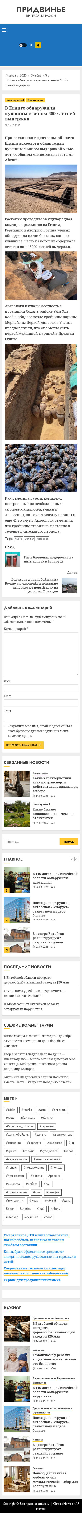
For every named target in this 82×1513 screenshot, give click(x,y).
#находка (42, 539)
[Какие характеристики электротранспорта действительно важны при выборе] (17, 784)
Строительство (41, 1412)
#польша (57, 1167)
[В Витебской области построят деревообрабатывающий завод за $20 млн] (17, 1329)
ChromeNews (62, 1503)
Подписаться (38, 45)
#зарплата (34, 1143)
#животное (13, 1143)
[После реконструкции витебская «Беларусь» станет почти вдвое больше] (17, 903)
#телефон (52, 1192)
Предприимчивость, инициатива (52, 1408)
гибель (55, 1209)
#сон (46, 1184)
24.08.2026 (42, 1341)
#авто (42, 1110)
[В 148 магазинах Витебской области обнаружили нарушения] (17, 874)
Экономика (62, 1318)
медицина (31, 1217)
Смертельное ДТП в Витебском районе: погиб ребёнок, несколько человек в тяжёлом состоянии (36, 1240)
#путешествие (15, 1176)
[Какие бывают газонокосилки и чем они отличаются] (17, 814)
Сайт (7, 711)
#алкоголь (59, 1110)
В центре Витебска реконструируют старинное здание (48, 931)
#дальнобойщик (17, 1134)
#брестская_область (19, 1126)
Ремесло (38, 1468)
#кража (11, 1151)
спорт (48, 1217)
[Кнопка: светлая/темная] (23, 45)
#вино (18, 539)
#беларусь (27, 1118)
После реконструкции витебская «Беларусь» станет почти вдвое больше (51, 902)
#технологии (14, 1200)
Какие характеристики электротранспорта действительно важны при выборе (55, 784)
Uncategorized (15, 100)
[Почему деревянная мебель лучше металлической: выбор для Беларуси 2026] (17, 1479)
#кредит (28, 1151)
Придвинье (41, 9)
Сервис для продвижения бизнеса (32, 1280)
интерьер (12, 1217)
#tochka (27, 1110)
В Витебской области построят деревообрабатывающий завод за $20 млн (36, 980)
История (38, 1439)
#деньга (40, 1134)
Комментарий (16, 629)
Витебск (25, 1209)
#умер (33, 1200)
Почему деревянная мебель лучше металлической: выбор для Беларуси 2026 (55, 1479)
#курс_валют (48, 1151)
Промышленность (43, 1318)
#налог (68, 1151)
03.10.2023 (14, 125)
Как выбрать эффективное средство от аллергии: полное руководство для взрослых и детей (40, 1256)
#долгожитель (62, 1134)
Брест (10, 1209)
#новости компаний (47, 1159)
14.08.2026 (42, 796)
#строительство (16, 1192)
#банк (10, 1118)
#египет (29, 539)
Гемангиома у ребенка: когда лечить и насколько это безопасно (54, 1359)
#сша (36, 1192)
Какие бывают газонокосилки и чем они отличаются (54, 813)
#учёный (50, 1200)
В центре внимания (44, 1378)
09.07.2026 (42, 823)
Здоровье (39, 1350)
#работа (36, 1176)
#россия (54, 1176)
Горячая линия (66, 1378)
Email (8, 696)
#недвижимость (16, 1159)
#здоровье (54, 1143)
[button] (4, 29)
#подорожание (33, 1167)
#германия (46, 1126)
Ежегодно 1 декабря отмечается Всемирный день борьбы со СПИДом (38, 1041)
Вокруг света (35, 100)
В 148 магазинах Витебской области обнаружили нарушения (55, 871)
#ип (71, 1143)
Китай (40, 1209)
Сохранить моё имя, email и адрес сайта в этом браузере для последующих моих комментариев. (40, 731)
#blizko (10, 1110)
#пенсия (11, 1167)
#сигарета (13, 1184)
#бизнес (47, 1118)
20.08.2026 (42, 880)
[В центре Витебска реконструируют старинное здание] (17, 933)
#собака (31, 1184)
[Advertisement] (60, 45)
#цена (66, 1200)
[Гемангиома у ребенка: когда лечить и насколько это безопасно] (17, 1359)
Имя (7, 681)
